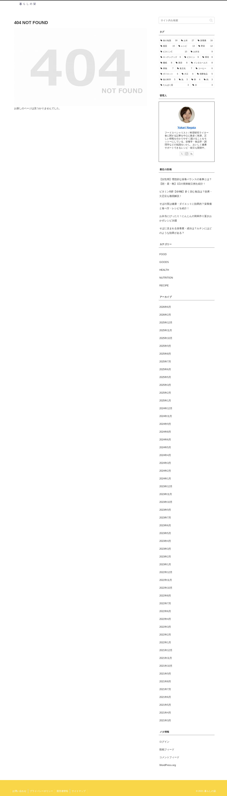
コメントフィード (169, 757)
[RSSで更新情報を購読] (191, 154)
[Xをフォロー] (182, 154)
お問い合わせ (19, 791)
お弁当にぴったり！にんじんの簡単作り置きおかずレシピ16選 (185, 218)
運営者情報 (62, 791)
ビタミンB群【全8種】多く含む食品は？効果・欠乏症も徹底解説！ (185, 193)
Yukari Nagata (186, 127)
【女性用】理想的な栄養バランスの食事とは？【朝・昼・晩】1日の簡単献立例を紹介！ (185, 181)
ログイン (164, 741)
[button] (211, 20)
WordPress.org (167, 765)
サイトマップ (79, 791)
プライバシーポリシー (41, 791)
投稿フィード (166, 749)
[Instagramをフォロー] (186, 154)
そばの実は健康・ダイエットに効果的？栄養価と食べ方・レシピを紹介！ (185, 206)
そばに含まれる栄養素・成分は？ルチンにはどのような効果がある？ (185, 230)
